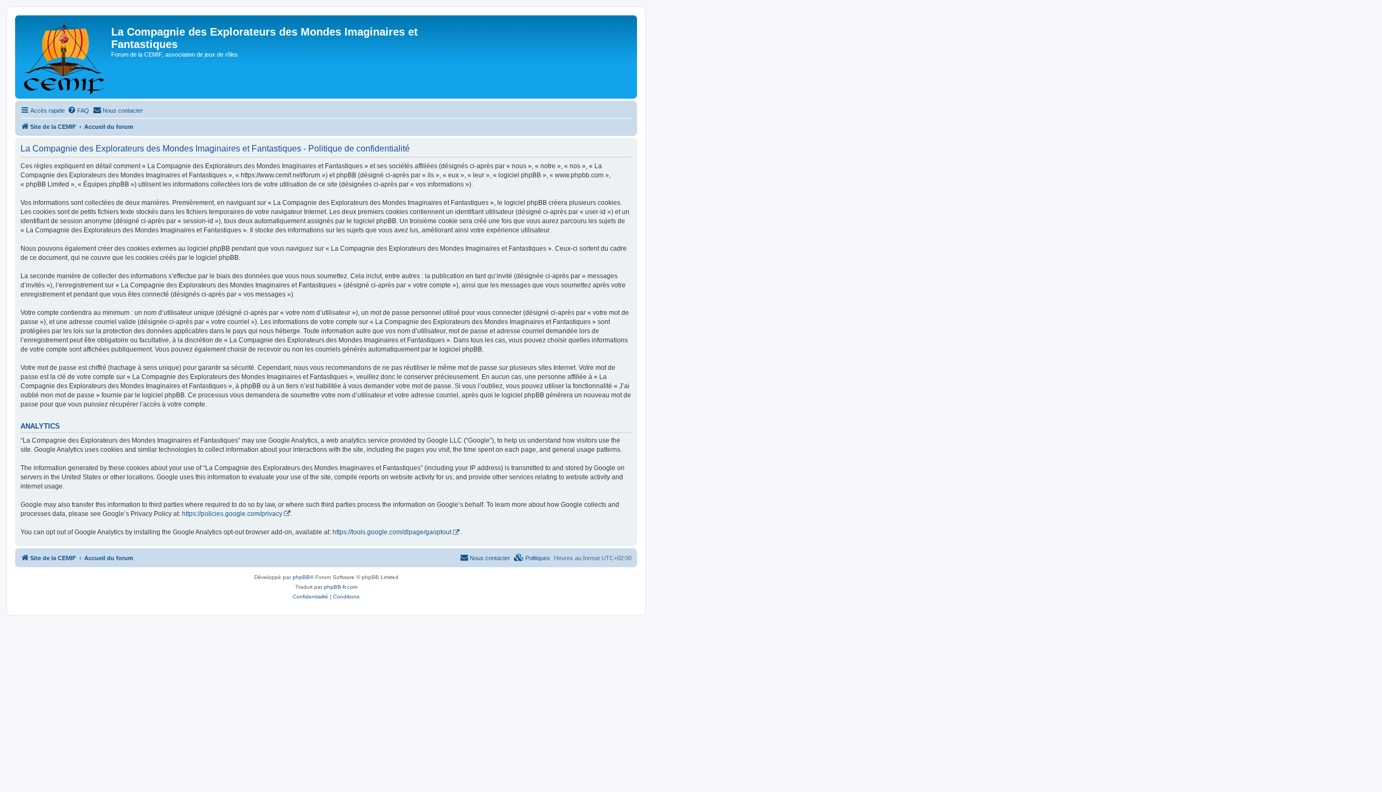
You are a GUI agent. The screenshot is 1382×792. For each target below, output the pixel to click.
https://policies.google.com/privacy (232, 514)
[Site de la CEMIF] (64, 57)
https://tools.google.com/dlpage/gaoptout (392, 532)
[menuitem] (78, 110)
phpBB (301, 577)
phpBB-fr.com (340, 587)
